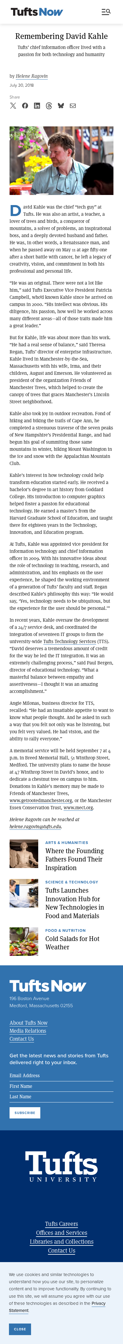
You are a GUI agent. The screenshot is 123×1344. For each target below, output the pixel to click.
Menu (107, 12)
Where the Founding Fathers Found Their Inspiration (74, 859)
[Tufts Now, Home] (37, 12)
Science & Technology (71, 882)
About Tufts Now (28, 1022)
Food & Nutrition (65, 931)
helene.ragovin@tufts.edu (35, 826)
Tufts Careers (61, 1224)
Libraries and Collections (61, 1241)
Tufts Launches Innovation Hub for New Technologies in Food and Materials (74, 903)
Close (20, 1329)
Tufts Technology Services (69, 641)
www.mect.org (78, 807)
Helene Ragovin (32, 76)
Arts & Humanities (66, 843)
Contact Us (22, 1038)
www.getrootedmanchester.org (41, 800)
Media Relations (28, 1030)
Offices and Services (61, 1233)
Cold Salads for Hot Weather (72, 942)
